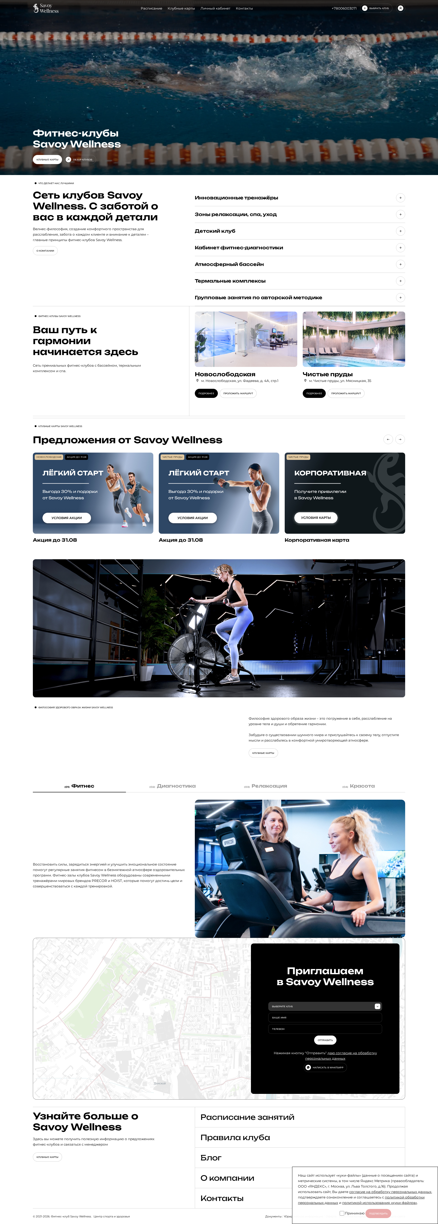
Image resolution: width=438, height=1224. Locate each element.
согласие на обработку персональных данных (390, 1191)
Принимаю (355, 1213)
